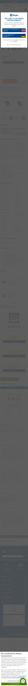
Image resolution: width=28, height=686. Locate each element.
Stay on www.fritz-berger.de (8, 35)
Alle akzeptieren (14, 684)
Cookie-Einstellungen (14, 680)
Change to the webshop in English (11, 30)
